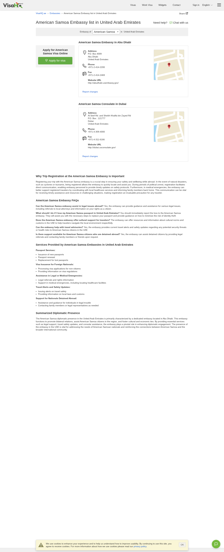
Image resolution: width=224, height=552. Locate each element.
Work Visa (147, 5)
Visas (133, 5)
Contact (176, 5)
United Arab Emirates (132, 31)
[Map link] (169, 65)
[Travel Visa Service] (13, 5)
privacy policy (140, 546)
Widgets (162, 5)
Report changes (90, 91)
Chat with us (180, 22)
